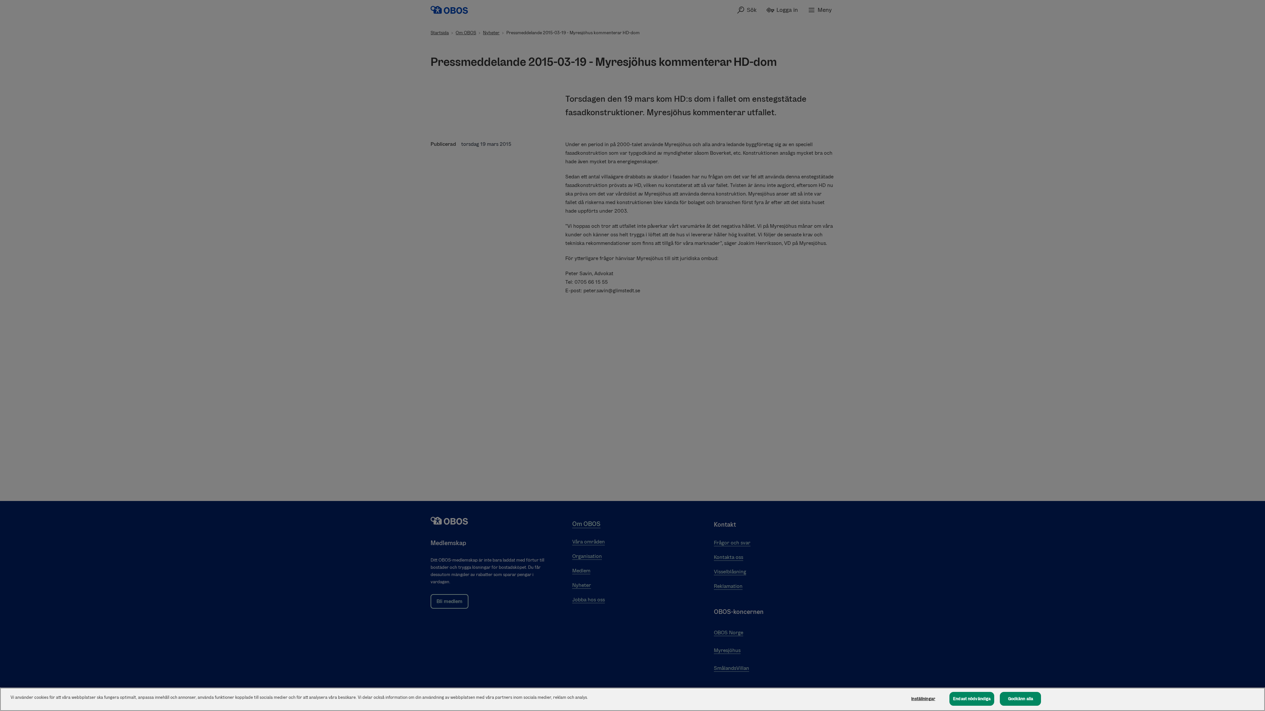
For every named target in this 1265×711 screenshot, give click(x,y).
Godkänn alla (1020, 698)
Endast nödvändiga (972, 698)
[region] (632, 699)
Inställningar (923, 698)
